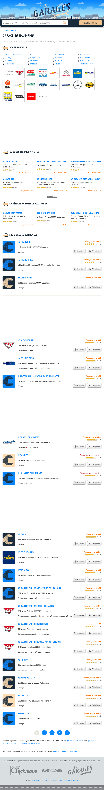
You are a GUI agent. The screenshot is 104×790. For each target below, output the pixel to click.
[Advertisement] (52, 127)
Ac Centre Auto (26, 552)
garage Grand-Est (60, 751)
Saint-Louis (59, 61)
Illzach (33, 55)
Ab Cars (22, 534)
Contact (60, 780)
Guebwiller (9, 64)
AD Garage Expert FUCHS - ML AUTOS (36, 606)
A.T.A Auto (23, 455)
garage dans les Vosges (31, 743)
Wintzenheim (85, 55)
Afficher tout (52, 197)
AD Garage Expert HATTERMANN (33, 624)
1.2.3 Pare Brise (25, 242)
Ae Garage (23, 696)
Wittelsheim (85, 58)
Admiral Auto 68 (26, 678)
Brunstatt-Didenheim (13, 55)
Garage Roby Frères (12, 213)
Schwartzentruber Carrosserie (86, 161)
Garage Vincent (10, 161)
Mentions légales (50, 780)
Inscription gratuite (71, 780)
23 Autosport (25, 278)
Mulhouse (34, 61)
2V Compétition (26, 358)
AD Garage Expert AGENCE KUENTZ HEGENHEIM (40, 588)
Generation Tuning (46, 213)
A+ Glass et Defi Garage (30, 473)
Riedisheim (59, 55)
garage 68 (73, 751)
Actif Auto (23, 570)
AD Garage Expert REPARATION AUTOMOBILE (39, 642)
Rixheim (58, 58)
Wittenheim (85, 61)
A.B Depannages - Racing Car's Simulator (38, 376)
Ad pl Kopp (23, 660)
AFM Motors (24, 713)
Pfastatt (33, 64)
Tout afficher (43, 96)
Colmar (8, 61)
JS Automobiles (44, 179)
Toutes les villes (86, 64)
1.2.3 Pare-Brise (25, 260)
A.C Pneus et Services (28, 437)
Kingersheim (35, 58)
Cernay (8, 58)
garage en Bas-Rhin (75, 740)
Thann (57, 64)
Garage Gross (9, 179)
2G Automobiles (26, 340)
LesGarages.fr (52, 10)
